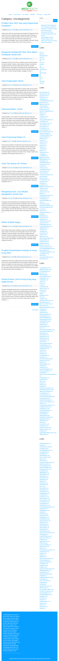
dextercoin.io (43, 255)
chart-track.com (44, 167)
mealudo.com (43, 365)
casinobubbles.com (44, 474)
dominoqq (42, 81)
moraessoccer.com (44, 164)
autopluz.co (42, 114)
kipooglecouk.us (44, 219)
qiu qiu (41, 78)
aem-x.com (42, 486)
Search (41, 18)
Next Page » (35, 309)
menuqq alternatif (7, 614)
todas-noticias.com (44, 288)
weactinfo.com (43, 353)
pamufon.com (43, 548)
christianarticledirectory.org (46, 257)
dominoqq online (44, 55)
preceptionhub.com (44, 452)
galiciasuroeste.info (44, 157)
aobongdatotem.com (45, 455)
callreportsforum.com (45, 601)
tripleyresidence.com (45, 541)
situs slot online (7, 640)
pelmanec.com (43, 273)
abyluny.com (43, 604)
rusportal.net (43, 291)
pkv (40, 60)
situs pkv (42, 67)
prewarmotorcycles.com (46, 123)
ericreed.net (42, 209)
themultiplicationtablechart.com (47, 252)
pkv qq (41, 52)
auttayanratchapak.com (45, 314)
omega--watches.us (45, 107)
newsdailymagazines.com (46, 450)
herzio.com (42, 283)
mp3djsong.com (44, 99)
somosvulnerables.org (45, 544)
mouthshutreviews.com (45, 469)
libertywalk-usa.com (45, 94)
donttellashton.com (44, 278)
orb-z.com (42, 328)
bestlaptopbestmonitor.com (46, 195)
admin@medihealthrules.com (25, 29)
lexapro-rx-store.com (45, 245)
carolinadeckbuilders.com (46, 135)
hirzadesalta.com (44, 471)
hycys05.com (43, 341)
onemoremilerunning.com (46, 343)
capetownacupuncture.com (46, 300)
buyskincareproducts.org (46, 246)
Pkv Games (26, 14)
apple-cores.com (44, 236)
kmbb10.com (43, 350)
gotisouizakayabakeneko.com (47, 307)
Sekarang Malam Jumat (12, 109)
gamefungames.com (45, 498)
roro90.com (42, 281)
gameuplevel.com (44, 489)
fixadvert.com (43, 112)
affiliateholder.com (44, 434)
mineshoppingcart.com (45, 465)
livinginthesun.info (44, 295)
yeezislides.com (44, 453)
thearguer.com (43, 357)
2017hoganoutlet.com (45, 271)
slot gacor (11, 625)
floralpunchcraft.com (45, 360)
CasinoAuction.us (44, 217)
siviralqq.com (43, 386)
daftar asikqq (43, 72)
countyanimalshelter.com (46, 410)
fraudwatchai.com (44, 484)
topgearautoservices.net (46, 586)
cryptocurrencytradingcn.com (47, 401)
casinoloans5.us (44, 215)
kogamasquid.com (44, 250)
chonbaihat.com (44, 185)
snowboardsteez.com (45, 345)
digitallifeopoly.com (44, 472)
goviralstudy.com (44, 233)
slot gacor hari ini (14, 621)
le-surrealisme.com (44, 128)
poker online (10, 616)
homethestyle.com (44, 491)
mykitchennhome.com (45, 221)
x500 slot (9, 623)
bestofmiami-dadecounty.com (47, 462)
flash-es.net (42, 381)
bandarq (14, 630)
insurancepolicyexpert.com (46, 131)
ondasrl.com (43, 555)
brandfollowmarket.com (45, 406)
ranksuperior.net (44, 413)
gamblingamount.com (45, 419)
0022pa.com (43, 147)
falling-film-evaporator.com (46, 391)
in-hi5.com (42, 285)
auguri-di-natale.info (44, 104)
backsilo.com (43, 384)
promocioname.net (44, 171)
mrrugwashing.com (44, 377)
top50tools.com (43, 138)
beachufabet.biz (43, 579)
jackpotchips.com (44, 529)
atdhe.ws (42, 202)
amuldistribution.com (45, 493)
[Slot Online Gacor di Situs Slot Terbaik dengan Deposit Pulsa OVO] (29, 10)
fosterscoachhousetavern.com (47, 329)
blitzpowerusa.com (44, 338)
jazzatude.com (43, 145)
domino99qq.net (44, 274)
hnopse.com (43, 422)
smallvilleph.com (44, 155)
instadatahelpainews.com (46, 594)
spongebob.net (43, 310)
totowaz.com (43, 403)
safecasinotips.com (44, 527)
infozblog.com (43, 183)
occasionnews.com (44, 424)
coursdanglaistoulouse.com (46, 100)
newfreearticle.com (44, 336)
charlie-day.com (44, 367)
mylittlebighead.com (45, 510)
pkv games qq (8, 618)
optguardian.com (44, 479)
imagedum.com (43, 567)
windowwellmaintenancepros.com (48, 432)
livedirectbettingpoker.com (46, 369)
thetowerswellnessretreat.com (47, 568)
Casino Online (17, 14)
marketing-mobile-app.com (46, 358)
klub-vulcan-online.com (45, 538)
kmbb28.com (43, 599)
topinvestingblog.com (45, 137)
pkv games (15, 614)
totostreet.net (43, 481)
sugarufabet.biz (43, 582)
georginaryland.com (44, 197)
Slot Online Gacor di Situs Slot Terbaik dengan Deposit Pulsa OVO (33, 658)
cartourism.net (43, 234)
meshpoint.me (43, 309)
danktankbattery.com (45, 364)
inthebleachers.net (44, 243)
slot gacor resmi (14, 628)
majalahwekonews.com (45, 269)
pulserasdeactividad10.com (46, 238)
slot (40, 71)
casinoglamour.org (44, 253)
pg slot (4, 623)
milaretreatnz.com (44, 152)
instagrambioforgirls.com (46, 346)
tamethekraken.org (44, 551)
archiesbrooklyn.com (45, 179)
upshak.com (43, 382)
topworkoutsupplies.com (46, 467)
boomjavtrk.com (44, 606)
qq (40, 74)
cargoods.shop (43, 298)
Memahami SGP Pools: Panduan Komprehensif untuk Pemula (48, 33)
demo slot (42, 59)
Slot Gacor (39, 14)
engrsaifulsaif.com (44, 503)
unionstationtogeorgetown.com (47, 507)
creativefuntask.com (45, 501)
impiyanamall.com (44, 477)
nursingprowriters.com (45, 395)
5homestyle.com (44, 258)
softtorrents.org (43, 543)
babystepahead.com (45, 415)
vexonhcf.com (43, 118)
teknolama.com (43, 324)
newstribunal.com (44, 448)
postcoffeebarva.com (45, 316)
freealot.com (43, 512)
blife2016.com (43, 556)
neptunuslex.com (44, 102)
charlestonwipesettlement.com (47, 405)
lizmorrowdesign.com (45, 560)
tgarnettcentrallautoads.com (46, 111)
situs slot (42, 62)
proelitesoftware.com (45, 531)
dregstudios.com (44, 161)
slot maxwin (6, 628)
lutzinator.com (43, 553)
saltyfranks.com (44, 142)
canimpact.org (43, 231)
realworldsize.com (44, 322)
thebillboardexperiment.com (46, 577)
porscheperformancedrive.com (47, 550)
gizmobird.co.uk (44, 97)
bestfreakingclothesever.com (47, 389)
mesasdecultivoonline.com (46, 331)
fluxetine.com (43, 210)
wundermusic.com (44, 496)
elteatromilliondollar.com (46, 317)
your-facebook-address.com (47, 589)
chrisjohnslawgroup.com (46, 536)
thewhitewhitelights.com (45, 200)
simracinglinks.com (44, 124)
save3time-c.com (44, 116)
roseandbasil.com (44, 198)
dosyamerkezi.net (44, 126)
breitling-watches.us (45, 109)
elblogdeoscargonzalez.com (47, 186)
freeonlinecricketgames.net (46, 174)
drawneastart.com (44, 524)
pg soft (7, 621)
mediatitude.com (44, 121)
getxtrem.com (43, 352)
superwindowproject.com (46, 226)
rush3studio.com (44, 279)
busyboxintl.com (44, 312)
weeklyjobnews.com (45, 408)
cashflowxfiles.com (44, 348)
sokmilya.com (43, 603)
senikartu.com (43, 290)
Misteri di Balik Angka (11, 222)
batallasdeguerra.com (45, 159)
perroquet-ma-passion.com (46, 591)
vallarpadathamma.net (45, 321)
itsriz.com (42, 297)
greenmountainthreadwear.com (47, 396)
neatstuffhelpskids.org (45, 162)
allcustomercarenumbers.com (47, 532)
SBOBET (32, 14)
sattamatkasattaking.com (46, 574)
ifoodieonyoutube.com (45, 464)
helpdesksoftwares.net (45, 443)
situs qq (41, 57)
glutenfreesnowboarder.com (46, 558)
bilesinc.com (43, 150)
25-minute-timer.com (45, 500)
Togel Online (47, 14)
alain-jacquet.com (44, 305)
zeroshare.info (43, 148)
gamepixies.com (44, 522)
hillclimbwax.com (44, 420)
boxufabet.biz (43, 584)
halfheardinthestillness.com (46, 205)
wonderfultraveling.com (45, 169)
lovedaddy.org (43, 372)
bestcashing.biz (43, 176)
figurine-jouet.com (44, 587)
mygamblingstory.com (45, 267)
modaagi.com (43, 154)
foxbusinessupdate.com (46, 370)
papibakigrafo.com (44, 227)
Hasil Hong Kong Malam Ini (13, 137)
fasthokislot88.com (44, 525)
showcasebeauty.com (45, 130)
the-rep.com (43, 140)
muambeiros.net (44, 181)
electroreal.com (43, 460)
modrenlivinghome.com (45, 592)
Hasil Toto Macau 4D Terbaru (14, 163)
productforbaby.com (45, 326)
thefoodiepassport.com (45, 224)
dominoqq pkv (43, 69)
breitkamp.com (43, 539)
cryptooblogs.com (44, 488)
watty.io (41, 293)
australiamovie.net (44, 95)
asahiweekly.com (44, 513)
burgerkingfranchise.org (45, 319)
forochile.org (43, 166)
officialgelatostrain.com (45, 570)
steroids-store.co (44, 190)
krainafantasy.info (44, 286)
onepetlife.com (43, 575)
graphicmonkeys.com (45, 520)
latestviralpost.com (44, 334)
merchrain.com (43, 598)
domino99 (9, 635)
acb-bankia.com (44, 379)
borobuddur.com (44, 495)
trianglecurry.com (44, 565)
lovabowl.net (43, 445)
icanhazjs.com (43, 229)
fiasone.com (43, 362)
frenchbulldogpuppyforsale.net (47, 248)
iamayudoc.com (44, 508)
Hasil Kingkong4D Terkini (13, 81)
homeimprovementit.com (46, 446)
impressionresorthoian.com (46, 388)
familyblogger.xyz (44, 534)
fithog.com (42, 193)
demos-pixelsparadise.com (46, 119)
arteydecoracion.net (44, 191)
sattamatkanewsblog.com (46, 400)
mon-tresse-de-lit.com (45, 580)
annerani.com (43, 143)
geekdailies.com (44, 596)
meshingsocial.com (44, 355)
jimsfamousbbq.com (45, 92)
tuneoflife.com (43, 431)
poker (4, 616)
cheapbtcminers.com (45, 505)
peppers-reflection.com (45, 429)
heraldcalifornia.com (45, 519)
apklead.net (42, 608)
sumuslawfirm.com (44, 393)
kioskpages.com (44, 563)
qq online (42, 64)
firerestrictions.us (44, 178)
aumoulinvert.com (44, 222)
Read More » (34, 47)
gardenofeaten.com (44, 340)
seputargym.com (44, 476)
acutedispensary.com (45, 398)
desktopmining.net (44, 241)
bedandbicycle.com (44, 517)
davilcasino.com (44, 483)
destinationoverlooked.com (46, 417)
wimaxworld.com (44, 173)
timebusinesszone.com (45, 427)
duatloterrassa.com (44, 546)
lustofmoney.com (44, 425)
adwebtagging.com (44, 412)
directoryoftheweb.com (45, 276)
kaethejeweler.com (44, 572)
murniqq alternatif (13, 645)
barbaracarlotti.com (44, 240)
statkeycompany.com (45, 133)
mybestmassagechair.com (46, 207)
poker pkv (42, 54)
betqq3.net (42, 214)
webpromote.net (44, 188)
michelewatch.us (44, 106)
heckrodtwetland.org (45, 203)
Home (10, 14)
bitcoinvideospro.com (45, 302)
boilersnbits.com (44, 333)
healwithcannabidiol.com (46, 562)
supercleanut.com (44, 515)
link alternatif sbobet (12, 642)
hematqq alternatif (7, 647)
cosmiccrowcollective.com (46, 303)
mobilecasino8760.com (45, 212)
